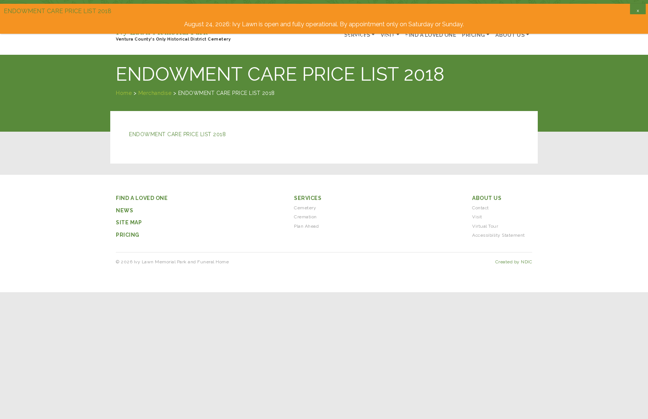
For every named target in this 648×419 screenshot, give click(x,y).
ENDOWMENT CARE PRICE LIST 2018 (177, 134)
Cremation (305, 216)
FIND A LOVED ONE (142, 198)
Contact (480, 207)
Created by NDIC (513, 261)
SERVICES (307, 198)
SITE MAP (129, 222)
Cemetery (305, 207)
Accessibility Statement (498, 235)
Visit (477, 216)
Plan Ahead (306, 226)
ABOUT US (486, 198)
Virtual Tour (485, 226)
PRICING (128, 235)
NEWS (124, 210)
